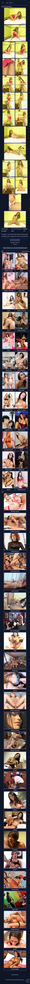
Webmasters (15, 974)
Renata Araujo (8, 271)
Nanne (15, 690)
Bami (21, 450)
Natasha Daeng (21, 310)
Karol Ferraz (15, 591)
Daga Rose (21, 290)
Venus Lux (9, 370)
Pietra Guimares (15, 710)
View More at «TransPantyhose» (15, 247)
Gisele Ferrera (15, 929)
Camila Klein (15, 889)
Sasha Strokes (21, 330)
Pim (8, 350)
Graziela (3, 231)
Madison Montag (9, 290)
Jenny (15, 869)
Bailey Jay (21, 469)
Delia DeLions (15, 551)
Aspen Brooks (9, 410)
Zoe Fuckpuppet (15, 631)
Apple (15, 949)
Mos (15, 651)
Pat (8, 330)
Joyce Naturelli (15, 571)
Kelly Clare (15, 909)
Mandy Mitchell (15, 750)
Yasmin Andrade (15, 611)
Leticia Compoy (21, 410)
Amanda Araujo (8, 450)
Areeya (15, 810)
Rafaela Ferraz (21, 489)
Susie (8, 310)
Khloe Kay (21, 390)
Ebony (15, 770)
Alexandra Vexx (8, 390)
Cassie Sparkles (15, 531)
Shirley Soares (15, 511)
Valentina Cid (8, 430)
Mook (8, 489)
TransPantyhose (6, 6)
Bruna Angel (15, 969)
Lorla (21, 271)
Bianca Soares (15, 730)
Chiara (15, 790)
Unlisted (15, 849)
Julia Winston (21, 370)
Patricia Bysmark (21, 350)
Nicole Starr (8, 469)
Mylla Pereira (21, 430)
